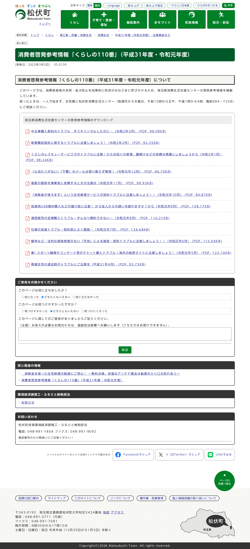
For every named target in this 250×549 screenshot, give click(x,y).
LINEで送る (224, 454)
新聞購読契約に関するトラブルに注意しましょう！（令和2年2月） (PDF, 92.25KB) (95, 142)
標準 (89, 5)
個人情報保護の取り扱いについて (194, 498)
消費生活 (103, 35)
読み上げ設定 (154, 5)
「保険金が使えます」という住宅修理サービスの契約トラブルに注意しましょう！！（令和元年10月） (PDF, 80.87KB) (121, 194)
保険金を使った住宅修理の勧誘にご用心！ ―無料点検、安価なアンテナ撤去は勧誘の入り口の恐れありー (100, 373)
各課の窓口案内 (28, 498)
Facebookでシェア (137, 454)
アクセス (117, 512)
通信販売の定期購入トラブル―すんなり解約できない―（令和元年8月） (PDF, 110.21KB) (100, 218)
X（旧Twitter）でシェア (183, 454)
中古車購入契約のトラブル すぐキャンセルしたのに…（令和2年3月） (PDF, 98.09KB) (98, 131)
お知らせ (28, 402)
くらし (49, 35)
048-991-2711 (38, 516)
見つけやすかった (36, 311)
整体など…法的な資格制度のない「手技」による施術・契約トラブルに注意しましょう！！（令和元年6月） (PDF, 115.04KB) (126, 241)
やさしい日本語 (180, 5)
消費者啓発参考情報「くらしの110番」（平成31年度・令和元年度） (72, 380)
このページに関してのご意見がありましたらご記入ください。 (64, 318)
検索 (230, 5)
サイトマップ (57, 498)
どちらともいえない (57, 297)
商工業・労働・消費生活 (76, 35)
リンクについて (120, 498)
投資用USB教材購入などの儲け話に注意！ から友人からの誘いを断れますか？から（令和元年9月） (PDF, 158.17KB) (121, 206)
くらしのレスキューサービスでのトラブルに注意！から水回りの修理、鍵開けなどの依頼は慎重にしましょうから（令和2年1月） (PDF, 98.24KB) (124, 157)
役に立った (32, 297)
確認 (125, 349)
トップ (35, 35)
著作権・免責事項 (151, 498)
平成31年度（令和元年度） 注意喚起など (142, 35)
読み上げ (133, 5)
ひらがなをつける (207, 5)
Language (113, 5)
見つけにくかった (96, 311)
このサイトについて (88, 498)
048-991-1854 (40, 431)
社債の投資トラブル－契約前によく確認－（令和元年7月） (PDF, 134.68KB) (90, 229)
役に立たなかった (87, 297)
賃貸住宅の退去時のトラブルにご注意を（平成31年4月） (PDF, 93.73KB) (88, 264)
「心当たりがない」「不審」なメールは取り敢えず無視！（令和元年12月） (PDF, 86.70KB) (101, 171)
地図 (106, 512)
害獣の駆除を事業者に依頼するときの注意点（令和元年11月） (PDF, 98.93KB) (92, 183)
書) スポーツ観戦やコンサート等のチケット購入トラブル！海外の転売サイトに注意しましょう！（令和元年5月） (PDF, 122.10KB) (131, 252)
